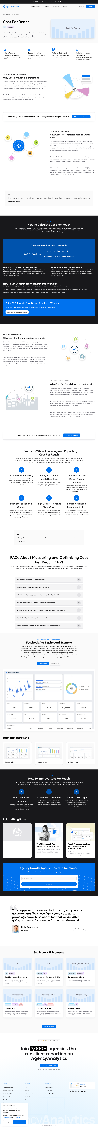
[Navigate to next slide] (93, 919)
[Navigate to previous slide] (5, 919)
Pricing (65, 7)
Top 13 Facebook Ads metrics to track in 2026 (48, 845)
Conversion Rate (44, 1008)
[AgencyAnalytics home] (11, 6)
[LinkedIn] (75, 1091)
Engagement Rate (76, 977)
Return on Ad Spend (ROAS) (49, 977)
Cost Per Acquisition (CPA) (16, 977)
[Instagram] (70, 1091)
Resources (56, 7)
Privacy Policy (17, 1117)
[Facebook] (73, 1091)
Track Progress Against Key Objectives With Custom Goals (79, 846)
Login (80, 7)
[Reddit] (85, 1091)
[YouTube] (82, 1091)
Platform (46, 7)
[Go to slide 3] (50, 940)
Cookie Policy (7, 1117)
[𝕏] (79, 1091)
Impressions (10, 1008)
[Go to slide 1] (47, 940)
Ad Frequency (74, 1008)
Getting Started (35, 7)
